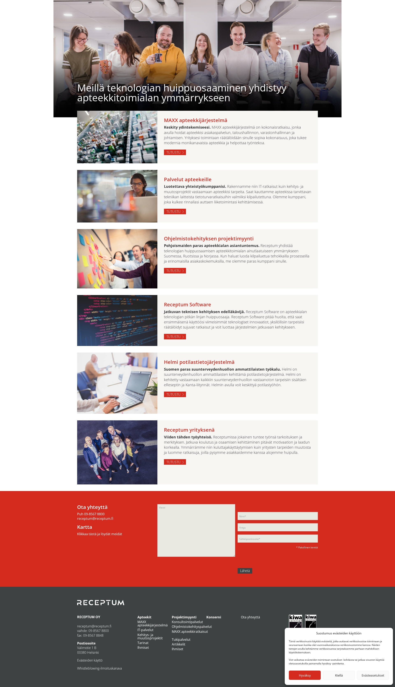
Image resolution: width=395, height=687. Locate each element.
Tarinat (143, 642)
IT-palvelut (145, 630)
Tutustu (173, 152)
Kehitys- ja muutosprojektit (150, 636)
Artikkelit (178, 644)
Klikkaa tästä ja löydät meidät (99, 534)
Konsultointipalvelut (187, 622)
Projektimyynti (184, 617)
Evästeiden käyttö (89, 660)
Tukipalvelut (181, 639)
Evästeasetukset (373, 675)
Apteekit (144, 617)
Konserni (213, 617)
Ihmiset (143, 647)
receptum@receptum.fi (95, 518)
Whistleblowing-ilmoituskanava (99, 668)
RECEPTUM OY (88, 617)
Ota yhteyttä (250, 617)
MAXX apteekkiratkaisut (190, 631)
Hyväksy (305, 675)
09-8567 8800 (94, 514)
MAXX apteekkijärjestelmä (152, 623)
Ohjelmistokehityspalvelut (192, 626)
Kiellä (339, 675)
